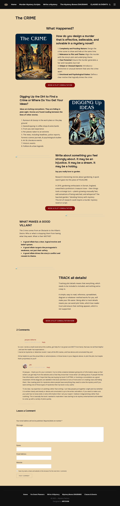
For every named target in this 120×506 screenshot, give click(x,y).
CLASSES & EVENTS (99, 4)
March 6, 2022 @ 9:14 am (32, 342)
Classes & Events (90, 494)
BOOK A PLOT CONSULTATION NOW (60, 321)
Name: (18, 445)
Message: (19, 425)
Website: (19, 462)
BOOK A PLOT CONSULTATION (60, 85)
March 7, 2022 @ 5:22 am (37, 367)
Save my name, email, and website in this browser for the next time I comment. (43, 471)
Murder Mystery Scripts (29, 4)
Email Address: (21, 454)
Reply (43, 342)
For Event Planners (37, 494)
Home (13, 4)
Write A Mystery (53, 494)
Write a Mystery (50, 4)
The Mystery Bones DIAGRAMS (74, 4)
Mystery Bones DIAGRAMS (72, 494)
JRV (30, 365)
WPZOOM (65, 501)
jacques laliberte (30, 340)
